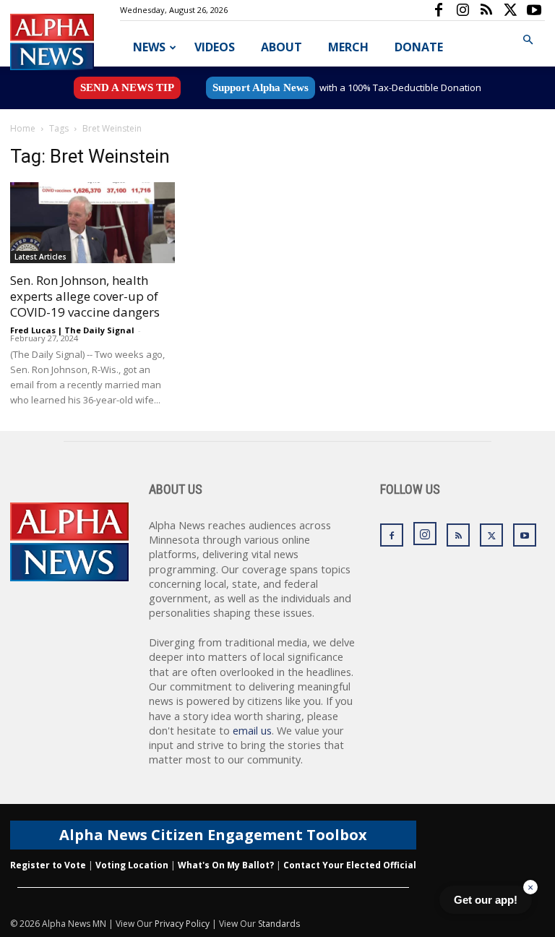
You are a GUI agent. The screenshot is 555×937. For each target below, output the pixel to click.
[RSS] (486, 10)
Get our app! (485, 900)
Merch (348, 47)
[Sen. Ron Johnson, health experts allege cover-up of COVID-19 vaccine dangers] (92, 222)
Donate (419, 47)
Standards (279, 923)
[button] (527, 40)
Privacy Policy (182, 923)
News (149, 47)
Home (22, 128)
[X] (510, 10)
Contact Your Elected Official (349, 865)
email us (252, 730)
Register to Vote (48, 865)
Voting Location (131, 865)
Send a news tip (127, 87)
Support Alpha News (260, 87)
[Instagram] (462, 10)
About (281, 47)
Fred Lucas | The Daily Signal (72, 330)
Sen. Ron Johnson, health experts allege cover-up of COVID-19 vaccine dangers (85, 296)
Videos (214, 47)
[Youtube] (534, 10)
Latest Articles (40, 257)
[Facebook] (438, 10)
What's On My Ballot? (226, 865)
